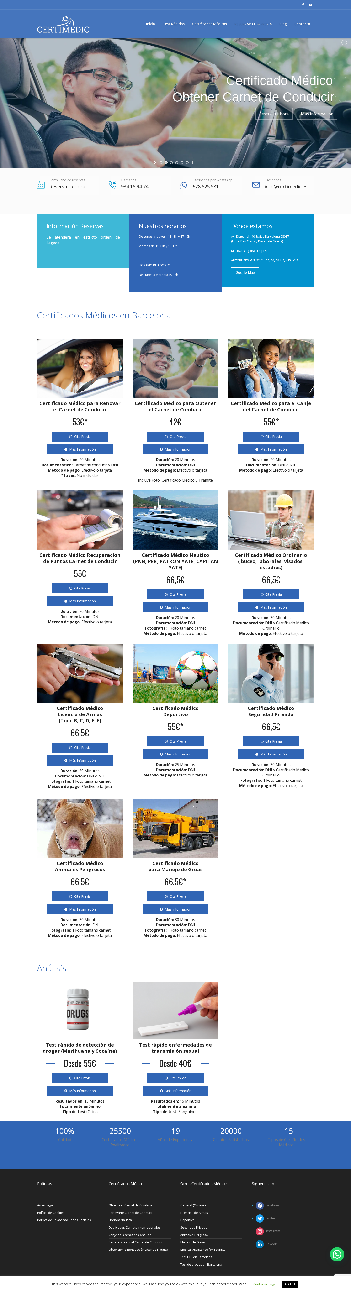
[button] (337, 1254)
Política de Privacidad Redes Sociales (64, 1220)
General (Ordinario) (194, 1205)
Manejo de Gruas (193, 1242)
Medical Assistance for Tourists (202, 1249)
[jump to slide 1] (161, 162)
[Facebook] (303, 5)
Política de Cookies (50, 1212)
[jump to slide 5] (182, 162)
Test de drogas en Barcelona (201, 1264)
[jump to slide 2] (166, 162)
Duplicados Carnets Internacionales (134, 1227)
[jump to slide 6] (187, 162)
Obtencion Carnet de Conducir (130, 1205)
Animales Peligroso (194, 1235)
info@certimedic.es (286, 186)
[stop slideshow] (192, 162)
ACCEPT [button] (289, 1284)
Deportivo (187, 1220)
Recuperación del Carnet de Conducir (136, 1242)
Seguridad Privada (193, 1227)
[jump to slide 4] (176, 162)
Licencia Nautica (120, 1220)
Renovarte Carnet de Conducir (131, 1212)
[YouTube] (310, 5)
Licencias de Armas (194, 1212)
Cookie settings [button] (264, 1284)
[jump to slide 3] (171, 162)
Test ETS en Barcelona (196, 1257)
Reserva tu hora (67, 186)
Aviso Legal (45, 1205)
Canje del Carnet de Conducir (130, 1235)
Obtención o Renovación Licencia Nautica (138, 1249)
